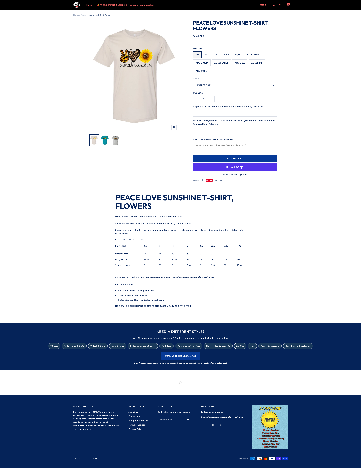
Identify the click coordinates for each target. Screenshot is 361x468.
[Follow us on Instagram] (213, 425)
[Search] (274, 5)
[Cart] (286, 5)
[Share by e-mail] (221, 180)
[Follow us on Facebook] (205, 425)
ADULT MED (202, 63)
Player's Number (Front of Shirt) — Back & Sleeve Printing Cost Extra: (228, 106)
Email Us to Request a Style (180, 356)
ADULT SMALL (253, 54)
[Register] (188, 420)
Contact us (134, 416)
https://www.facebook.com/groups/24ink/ (192, 277)
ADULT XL (240, 63)
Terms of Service (136, 425)
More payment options (235, 174)
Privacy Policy (135, 429)
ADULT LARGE (221, 63)
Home (89, 5)
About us (133, 412)
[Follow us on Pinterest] (220, 425)
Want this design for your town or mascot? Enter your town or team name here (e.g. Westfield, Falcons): (234, 122)
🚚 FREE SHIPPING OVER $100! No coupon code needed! (125, 5)
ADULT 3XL (201, 71)
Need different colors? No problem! (213, 139)
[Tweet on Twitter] (216, 180)
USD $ (263, 5)
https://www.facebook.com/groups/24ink (222, 417)
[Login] (280, 5)
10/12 (226, 54)
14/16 (237, 54)
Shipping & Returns (138, 420)
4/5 (197, 54)
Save (210, 180)
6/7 (207, 54)
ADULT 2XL (256, 63)
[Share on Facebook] (202, 180)
